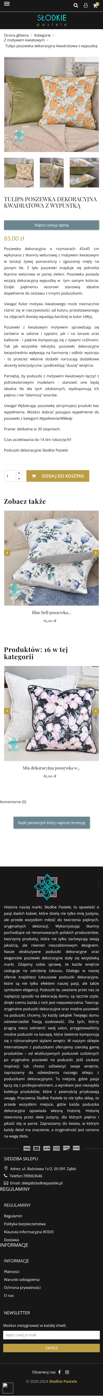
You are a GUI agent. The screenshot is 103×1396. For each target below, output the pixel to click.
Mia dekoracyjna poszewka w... (51, 768)
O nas (9, 1295)
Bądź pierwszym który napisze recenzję (51, 822)
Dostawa (11, 1239)
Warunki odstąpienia (21, 1279)
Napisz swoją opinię (51, 224)
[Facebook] (59, 1372)
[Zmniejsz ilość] (19, 479)
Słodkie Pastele (63, 1381)
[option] (19, 172)
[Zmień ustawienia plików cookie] (8, 1388)
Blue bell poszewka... (51, 612)
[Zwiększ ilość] (19, 473)
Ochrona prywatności (22, 1287)
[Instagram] (67, 1372)
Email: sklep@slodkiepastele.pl (36, 1183)
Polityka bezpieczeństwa (25, 1224)
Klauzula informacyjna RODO (29, 1232)
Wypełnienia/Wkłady (55, 418)
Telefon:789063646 (25, 1176)
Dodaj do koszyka (62, 476)
